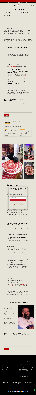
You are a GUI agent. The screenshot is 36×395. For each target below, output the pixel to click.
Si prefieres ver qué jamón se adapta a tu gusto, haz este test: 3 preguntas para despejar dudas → (18, 204)
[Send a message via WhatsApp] (34, 390)
